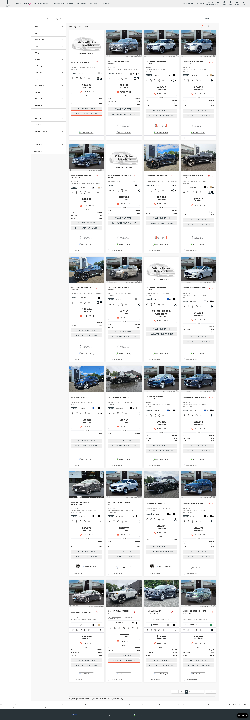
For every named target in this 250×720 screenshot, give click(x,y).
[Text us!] (242, 716)
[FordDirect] (74, 715)
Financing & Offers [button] (72, 3)
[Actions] (100, 62)
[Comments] (98, 78)
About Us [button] (97, 3)
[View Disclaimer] (89, 78)
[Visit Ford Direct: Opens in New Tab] (139, 715)
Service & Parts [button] (86, 3)
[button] (140, 43)
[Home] (35, 3)
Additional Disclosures (128, 713)
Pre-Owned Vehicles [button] (57, 3)
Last (201, 692)
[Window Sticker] (101, 78)
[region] (86, 101)
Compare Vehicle (79, 138)
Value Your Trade (86, 109)
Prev (182, 692)
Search (207, 19)
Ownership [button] (106, 3)
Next (194, 692)
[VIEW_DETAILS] (86, 43)
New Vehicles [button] (43, 3)
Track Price (88, 92)
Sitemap (108, 713)
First (175, 692)
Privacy (115, 713)
